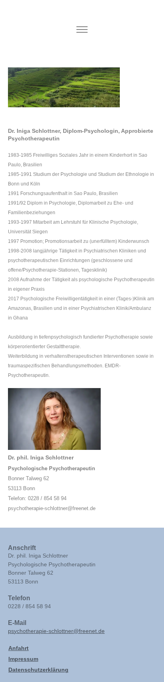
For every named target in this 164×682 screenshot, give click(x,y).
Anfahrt (18, 648)
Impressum (23, 659)
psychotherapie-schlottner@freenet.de (56, 631)
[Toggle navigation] (82, 29)
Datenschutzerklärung (38, 669)
